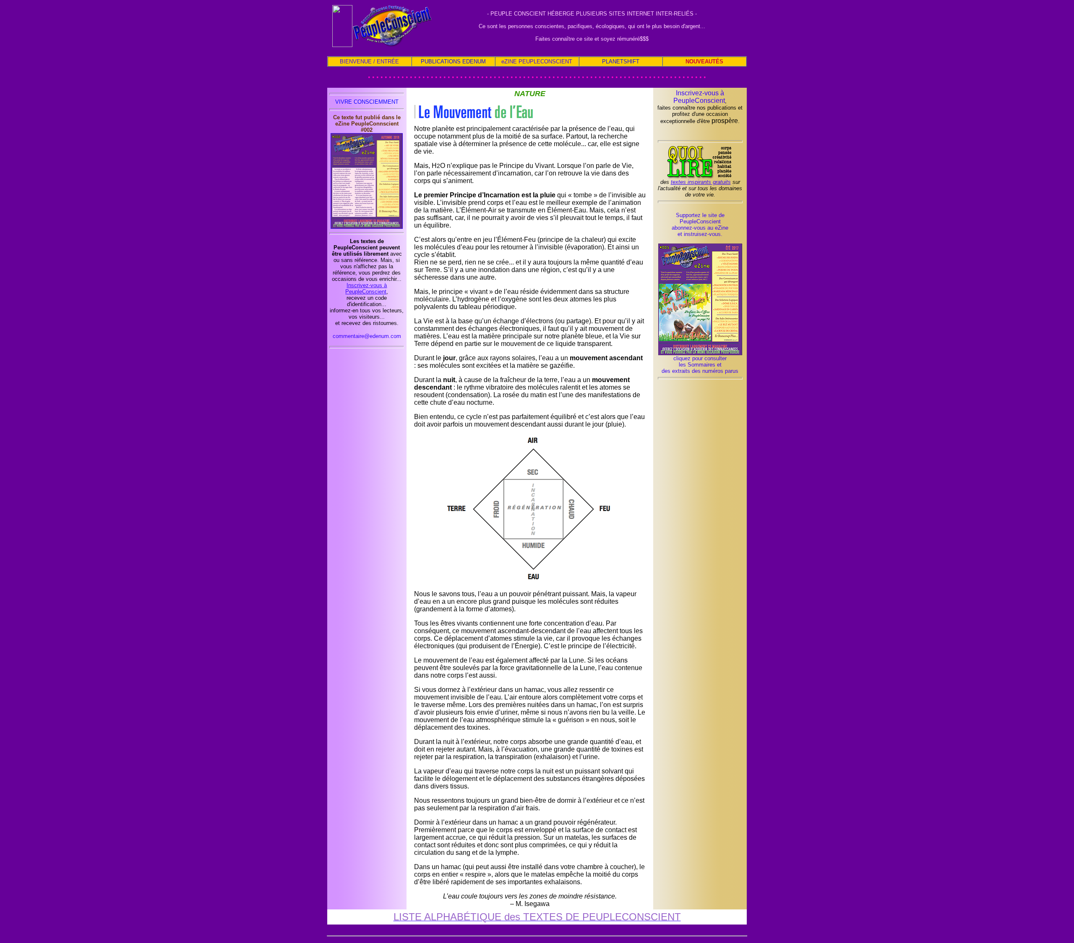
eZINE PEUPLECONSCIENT (536, 61)
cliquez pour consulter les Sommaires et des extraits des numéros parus (700, 364)
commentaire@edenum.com (367, 336)
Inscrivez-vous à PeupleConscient (366, 288)
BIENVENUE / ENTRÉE (369, 61)
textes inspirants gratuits (701, 182)
